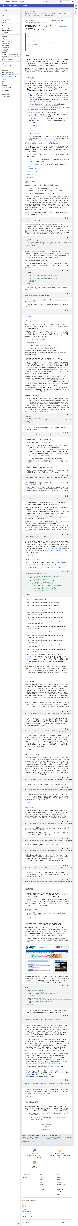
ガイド (9, 5)
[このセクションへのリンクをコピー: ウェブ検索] (36, 78)
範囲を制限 (58, 548)
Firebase (59, 1182)
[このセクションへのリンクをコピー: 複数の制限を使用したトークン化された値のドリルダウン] (58, 467)
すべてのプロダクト (27, 1216)
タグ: (32, 104)
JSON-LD (34, 125)
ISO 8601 (35, 830)
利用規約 (24, 1177)
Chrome (59, 1179)
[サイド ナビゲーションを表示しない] (18, 1223)
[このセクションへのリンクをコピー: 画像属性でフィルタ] (40, 910)
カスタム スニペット (53, 87)
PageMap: (31, 94)
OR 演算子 (29, 489)
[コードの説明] (63, 218)
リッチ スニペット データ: (35, 119)
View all (58, 1194)
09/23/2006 (47, 527)
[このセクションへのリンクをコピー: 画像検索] (34, 889)
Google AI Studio (61, 1184)
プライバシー (31, 1222)
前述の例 (30, 1073)
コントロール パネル (27, 1179)
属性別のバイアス (33, 171)
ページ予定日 (45, 366)
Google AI (24, 1214)
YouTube (42, 1189)
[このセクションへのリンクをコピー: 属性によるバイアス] (40, 754)
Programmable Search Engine (13, 2)
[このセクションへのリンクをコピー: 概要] (30, 56)
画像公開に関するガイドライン (57, 903)
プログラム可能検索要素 (43, 1093)
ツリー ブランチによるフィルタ (37, 164)
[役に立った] (65, 20)
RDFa (32, 131)
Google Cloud (60, 1189)
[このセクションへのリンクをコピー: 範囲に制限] (34, 807)
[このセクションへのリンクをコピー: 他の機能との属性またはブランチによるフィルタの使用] (64, 359)
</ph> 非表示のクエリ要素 (56, 369)
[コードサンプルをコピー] (68, 218)
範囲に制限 (31, 174)
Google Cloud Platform (27, 1211)
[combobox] (50, 1)
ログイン (74, 1)
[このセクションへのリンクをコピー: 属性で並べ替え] (37, 682)
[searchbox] (10, 10)
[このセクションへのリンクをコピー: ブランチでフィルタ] (40, 321)
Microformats (35, 128)
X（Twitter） (43, 1187)
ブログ (41, 1177)
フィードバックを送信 (61, 26)
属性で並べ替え (32, 169)
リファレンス (17, 5)
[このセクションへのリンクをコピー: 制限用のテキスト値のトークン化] (45, 395)
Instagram (42, 1182)
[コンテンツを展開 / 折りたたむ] (36, 34)
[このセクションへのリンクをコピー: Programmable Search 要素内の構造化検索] (62, 924)
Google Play (59, 1192)
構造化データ (35, 63)
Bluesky (41, 1179)
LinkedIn (41, 1184)
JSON (62, 563)
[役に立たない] (68, 20)
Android (58, 1177)
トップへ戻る (29, 177)
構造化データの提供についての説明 (41, 143)
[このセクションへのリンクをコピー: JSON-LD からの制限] (41, 560)
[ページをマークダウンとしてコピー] (46, 29)
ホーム (3, 5)
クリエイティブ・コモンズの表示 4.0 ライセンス (55, 1135)
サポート (25, 5)
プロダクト (32, 20)
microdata (38, 133)
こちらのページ (55, 1066)
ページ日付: (31, 112)
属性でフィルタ (32, 159)
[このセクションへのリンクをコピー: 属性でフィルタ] (37, 182)
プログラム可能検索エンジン (43, 411)
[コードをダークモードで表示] (65, 218)
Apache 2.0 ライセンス (41, 1137)
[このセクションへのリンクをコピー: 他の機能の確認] (39, 1102)
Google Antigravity (61, 1187)
